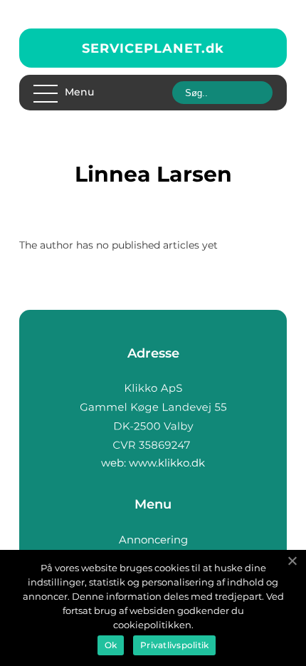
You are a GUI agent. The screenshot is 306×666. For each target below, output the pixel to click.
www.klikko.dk (167, 462)
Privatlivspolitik (174, 645)
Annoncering (153, 539)
